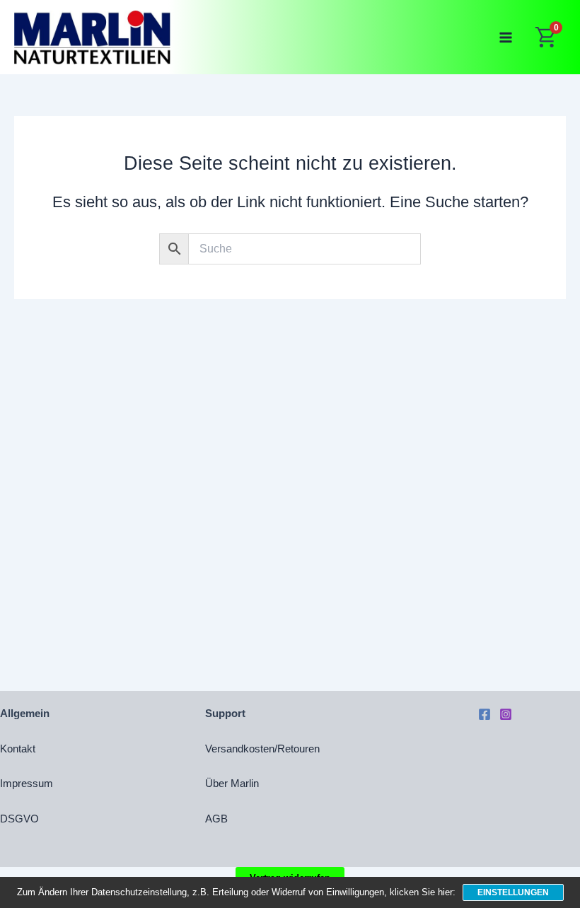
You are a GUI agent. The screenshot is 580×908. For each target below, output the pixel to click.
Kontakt (17, 749)
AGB (216, 819)
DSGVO (19, 819)
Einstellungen (513, 892)
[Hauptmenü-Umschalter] (506, 37)
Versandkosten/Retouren (262, 749)
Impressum (26, 783)
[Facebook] (484, 714)
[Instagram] (505, 714)
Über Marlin (232, 783)
